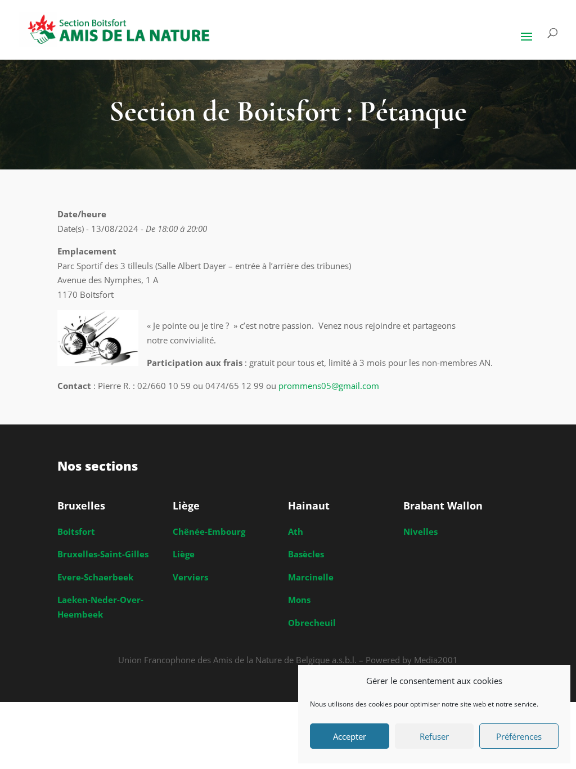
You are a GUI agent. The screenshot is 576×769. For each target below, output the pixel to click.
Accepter (349, 736)
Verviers (190, 577)
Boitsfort (76, 531)
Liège (184, 554)
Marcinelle (311, 577)
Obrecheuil (312, 622)
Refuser (434, 736)
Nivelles (420, 531)
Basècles (306, 554)
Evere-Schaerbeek (95, 577)
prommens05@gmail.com (328, 385)
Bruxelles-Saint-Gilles (102, 554)
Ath (295, 531)
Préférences (519, 736)
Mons (299, 599)
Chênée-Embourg (209, 531)
